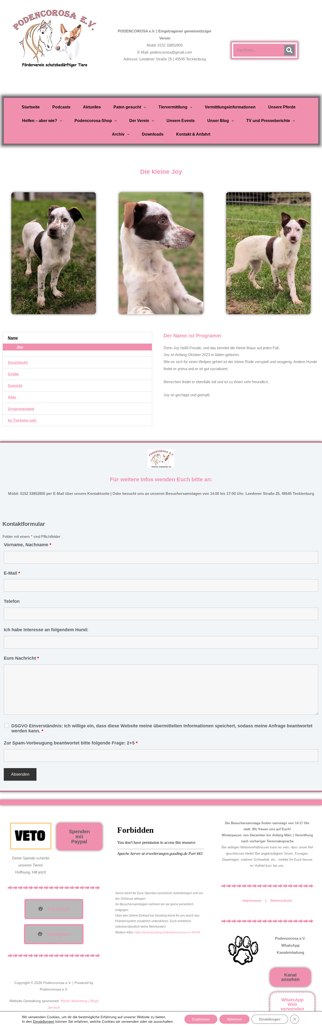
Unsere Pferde (282, 107)
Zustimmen (201, 1019)
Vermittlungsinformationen (230, 107)
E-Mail (12, 573)
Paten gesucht (127, 107)
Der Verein (139, 120)
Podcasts (61, 107)
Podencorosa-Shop (93, 120)
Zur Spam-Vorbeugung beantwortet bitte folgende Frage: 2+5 (71, 742)
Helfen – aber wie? (39, 120)
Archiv (118, 134)
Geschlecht (18, 362)
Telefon (12, 601)
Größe (13, 374)
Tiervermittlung (172, 107)
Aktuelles (92, 107)
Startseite (31, 107)
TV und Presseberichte (268, 120)
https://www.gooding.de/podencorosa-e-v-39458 (167, 932)
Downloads (153, 134)
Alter (12, 397)
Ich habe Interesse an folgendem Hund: (46, 629)
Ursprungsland (21, 409)
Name (13, 338)
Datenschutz (281, 900)
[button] (130, 107)
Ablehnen (234, 1019)
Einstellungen (43, 1021)
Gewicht (15, 385)
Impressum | (256, 900)
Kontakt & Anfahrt (193, 134)
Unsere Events (181, 120)
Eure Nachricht (21, 658)
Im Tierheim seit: (22, 420)
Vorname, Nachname (27, 544)
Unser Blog (218, 120)
